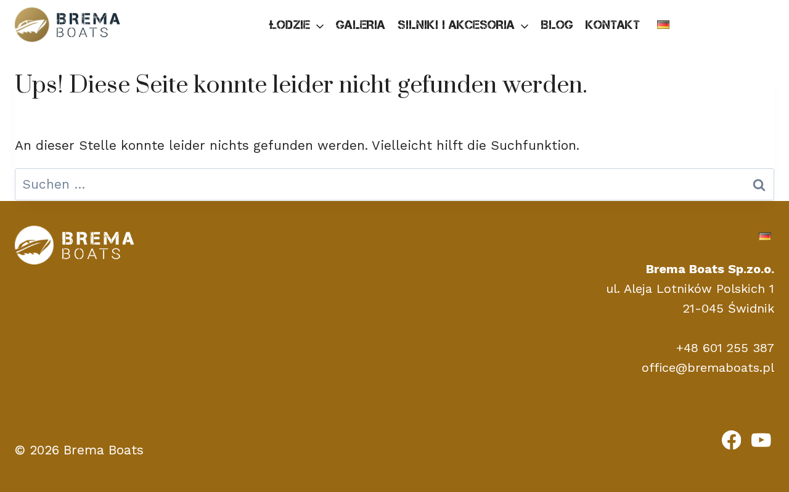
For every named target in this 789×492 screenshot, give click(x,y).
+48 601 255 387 (725, 347)
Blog (557, 24)
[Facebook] (732, 440)
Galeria (360, 24)
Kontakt (613, 24)
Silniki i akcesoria (456, 24)
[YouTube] (761, 440)
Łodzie (289, 24)
